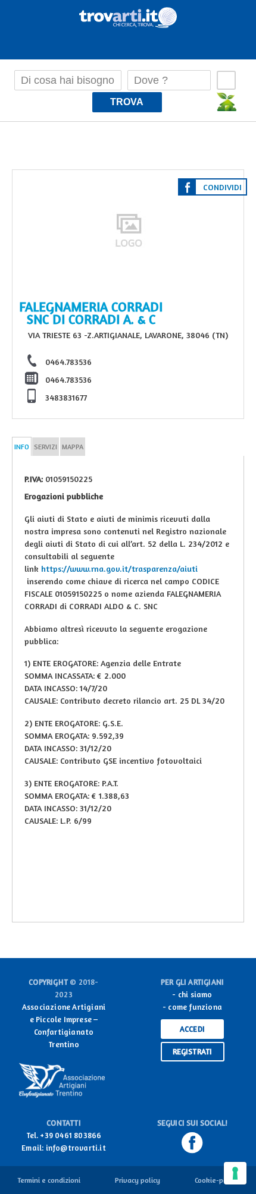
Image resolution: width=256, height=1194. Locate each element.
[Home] (128, 15)
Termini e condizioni (48, 1180)
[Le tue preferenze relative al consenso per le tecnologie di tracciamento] (235, 1173)
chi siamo (195, 994)
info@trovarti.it (76, 1147)
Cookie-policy (217, 1180)
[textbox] (67, 80)
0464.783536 (68, 362)
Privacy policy (137, 1180)
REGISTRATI (193, 1051)
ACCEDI (192, 1029)
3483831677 (66, 397)
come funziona (195, 1007)
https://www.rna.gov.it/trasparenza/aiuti (119, 568)
